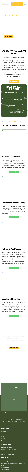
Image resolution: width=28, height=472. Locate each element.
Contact (3, 438)
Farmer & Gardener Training (8, 449)
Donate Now (19, 4)
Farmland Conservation (7, 447)
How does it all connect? (14, 88)
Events (3, 434)
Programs (3, 431)
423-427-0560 (5, 469)
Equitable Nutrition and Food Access (10, 452)
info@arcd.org (5, 467)
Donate (3, 440)
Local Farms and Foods (7, 454)
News (2, 436)
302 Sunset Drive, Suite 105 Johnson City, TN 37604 (13, 464)
